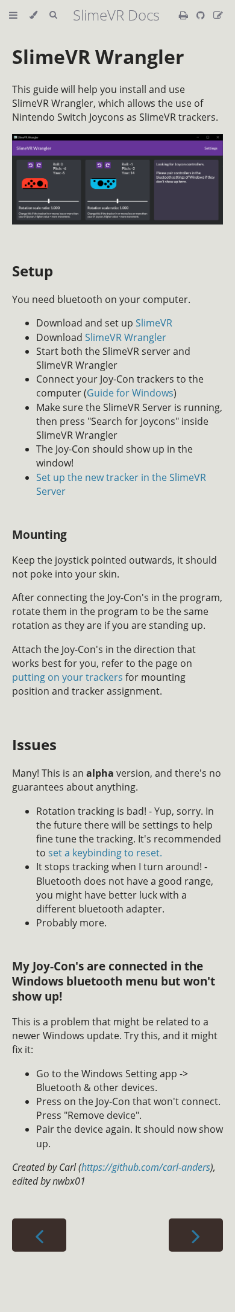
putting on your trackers (67, 677)
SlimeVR (154, 323)
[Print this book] (184, 15)
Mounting (39, 534)
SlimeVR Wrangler (98, 56)
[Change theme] (33, 15)
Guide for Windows (130, 393)
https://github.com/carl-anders (145, 1167)
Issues (34, 744)
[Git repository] (201, 15)
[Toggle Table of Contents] (13, 15)
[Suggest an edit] (218, 15)
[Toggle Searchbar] (53, 15)
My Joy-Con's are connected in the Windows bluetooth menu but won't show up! (113, 981)
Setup (32, 271)
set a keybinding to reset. (105, 852)
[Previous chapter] (39, 1235)
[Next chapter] (196, 1235)
